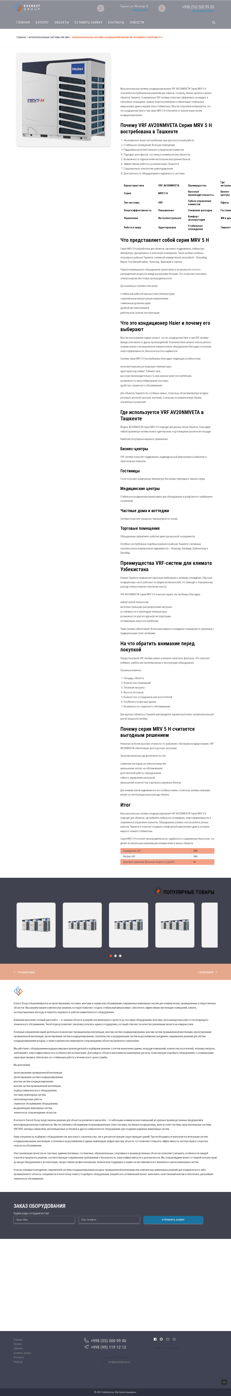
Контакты (116, 22)
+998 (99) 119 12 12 (108, 1347)
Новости (137, 22)
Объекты (62, 22)
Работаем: (108, 1357)
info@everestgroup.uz (119, 1362)
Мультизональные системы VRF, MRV (49, 37)
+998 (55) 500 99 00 (108, 1340)
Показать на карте (140, 10)
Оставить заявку (89, 22)
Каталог (42, 22)
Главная (23, 22)
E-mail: (104, 1362)
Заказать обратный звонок (203, 11)
